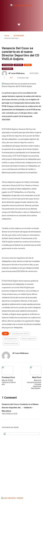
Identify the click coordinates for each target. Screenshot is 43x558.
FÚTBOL (27, 65)
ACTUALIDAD (19, 36)
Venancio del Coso (11, 344)
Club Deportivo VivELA (20, 334)
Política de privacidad (21, 550)
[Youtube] (29, 24)
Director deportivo (28, 339)
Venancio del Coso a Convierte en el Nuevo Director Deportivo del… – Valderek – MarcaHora (20, 407)
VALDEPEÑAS (7, 69)
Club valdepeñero (10, 339)
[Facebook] (14, 24)
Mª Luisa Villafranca (16, 73)
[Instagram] (24, 24)
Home (7, 36)
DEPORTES (18, 65)
